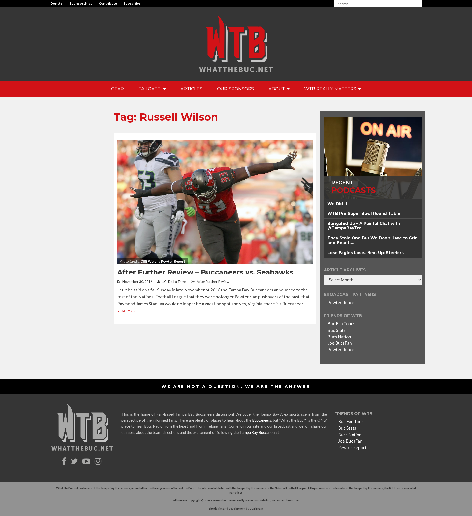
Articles (191, 89)
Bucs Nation (339, 336)
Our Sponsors (235, 89)
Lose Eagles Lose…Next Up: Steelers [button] (365, 252)
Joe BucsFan (339, 343)
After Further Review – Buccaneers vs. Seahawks (205, 272)
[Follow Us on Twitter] (75, 461)
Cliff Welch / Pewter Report (162, 261)
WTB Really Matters (330, 89)
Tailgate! (150, 89)
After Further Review (213, 281)
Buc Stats (336, 330)
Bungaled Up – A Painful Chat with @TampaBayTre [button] (363, 225)
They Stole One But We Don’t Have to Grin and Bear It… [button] (372, 240)
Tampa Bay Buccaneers (258, 432)
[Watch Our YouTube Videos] (87, 461)
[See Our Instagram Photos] (98, 461)
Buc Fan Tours (341, 323)
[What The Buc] (236, 44)
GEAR (117, 89)
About (277, 89)
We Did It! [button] (338, 203)
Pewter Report (341, 302)
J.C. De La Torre (173, 281)
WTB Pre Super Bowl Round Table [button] (363, 213)
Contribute (108, 3)
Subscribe (131, 3)
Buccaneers (261, 420)
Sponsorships (80, 3)
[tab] (373, 204)
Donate (56, 3)
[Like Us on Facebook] (64, 461)
